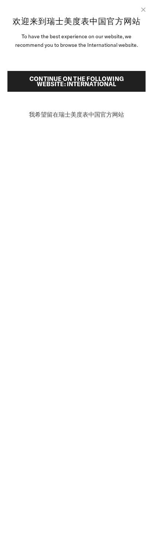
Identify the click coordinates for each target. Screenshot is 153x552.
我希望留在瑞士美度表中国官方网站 (76, 114)
